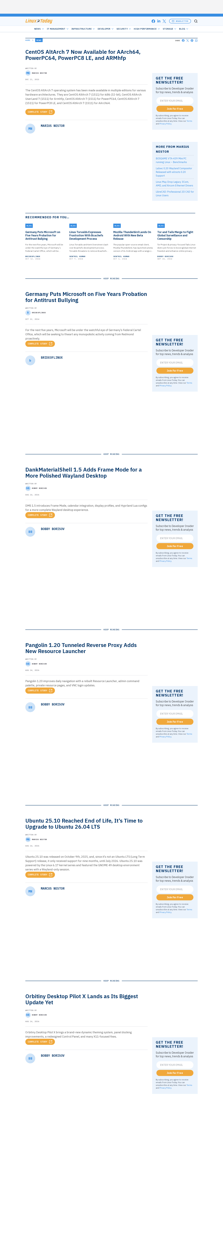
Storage (168, 28)
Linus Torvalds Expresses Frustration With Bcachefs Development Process (86, 235)
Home (27, 40)
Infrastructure (81, 28)
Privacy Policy (165, 123)
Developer (104, 28)
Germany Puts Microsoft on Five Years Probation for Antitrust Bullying (42, 235)
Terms (189, 121)
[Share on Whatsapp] (196, 40)
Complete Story (37, 112)
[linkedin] (159, 21)
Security (122, 28)
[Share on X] (187, 40)
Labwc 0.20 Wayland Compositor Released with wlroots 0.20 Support (174, 172)
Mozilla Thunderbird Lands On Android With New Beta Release (132, 235)
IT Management (56, 28)
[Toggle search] (196, 21)
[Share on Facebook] (183, 40)
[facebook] (153, 21)
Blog (182, 28)
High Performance (145, 28)
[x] (164, 21)
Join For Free (175, 108)
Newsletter (182, 21)
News (37, 28)
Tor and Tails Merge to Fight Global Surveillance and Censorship (175, 235)
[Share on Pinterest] (192, 40)
